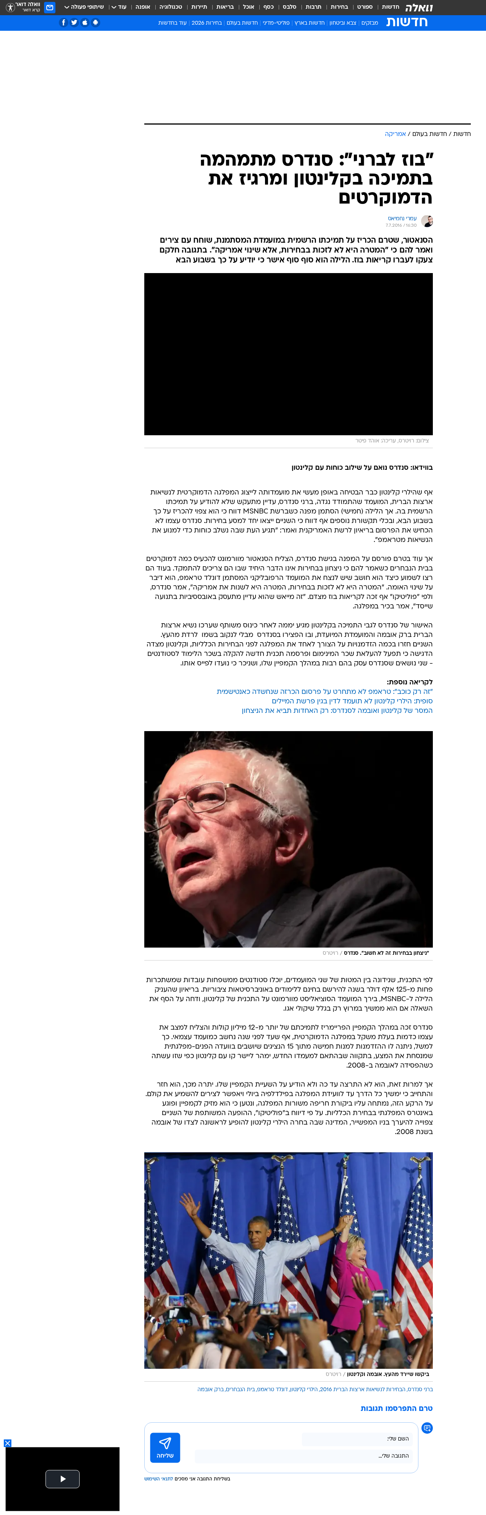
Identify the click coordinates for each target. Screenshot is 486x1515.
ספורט (365, 7)
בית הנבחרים (240, 1389)
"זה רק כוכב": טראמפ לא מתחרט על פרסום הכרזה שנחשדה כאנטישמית (325, 692)
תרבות (314, 7)
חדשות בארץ (310, 23)
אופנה (143, 7)
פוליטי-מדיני (276, 23)
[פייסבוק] (63, 22)
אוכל (248, 7)
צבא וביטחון (343, 23)
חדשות (390, 7)
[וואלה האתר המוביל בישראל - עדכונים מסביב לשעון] (419, 7)
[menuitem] (386, 7)
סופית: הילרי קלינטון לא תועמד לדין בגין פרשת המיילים (352, 701)
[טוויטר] (74, 22)
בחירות (339, 7)
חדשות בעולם (242, 23)
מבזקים (369, 23)
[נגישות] (10, 8)
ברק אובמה (210, 1389)
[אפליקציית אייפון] (85, 22)
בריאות (225, 7)
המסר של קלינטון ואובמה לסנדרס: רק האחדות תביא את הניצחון (337, 711)
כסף (269, 7)
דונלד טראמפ (272, 1389)
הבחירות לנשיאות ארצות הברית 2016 (363, 1389)
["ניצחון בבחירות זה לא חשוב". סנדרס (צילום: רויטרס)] (288, 846)
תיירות (199, 7)
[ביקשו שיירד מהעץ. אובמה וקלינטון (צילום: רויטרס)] (288, 1267)
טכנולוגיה (170, 7)
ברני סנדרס (420, 1389)
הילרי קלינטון (304, 1389)
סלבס (290, 7)
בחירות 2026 (207, 23)
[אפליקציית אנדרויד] (95, 22)
